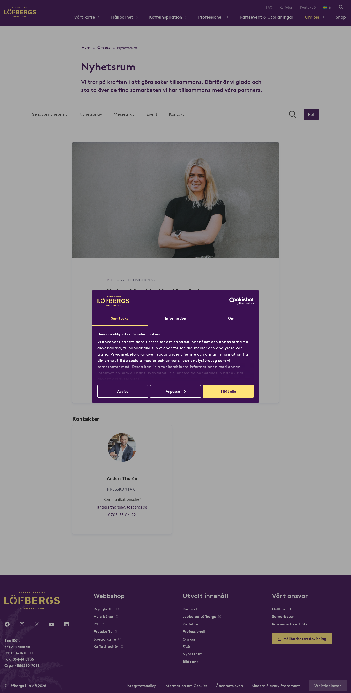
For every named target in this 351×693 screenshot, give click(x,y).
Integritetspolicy (141, 685)
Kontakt (306, 7)
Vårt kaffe (84, 17)
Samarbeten (283, 616)
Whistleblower (327, 685)
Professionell (211, 17)
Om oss (312, 17)
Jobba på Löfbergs (199, 616)
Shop (341, 17)
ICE (96, 624)
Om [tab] (231, 318)
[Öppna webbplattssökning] (341, 7)
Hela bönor (103, 616)
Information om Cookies (186, 685)
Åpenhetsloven (229, 685)
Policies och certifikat (291, 624)
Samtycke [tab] (119, 318)
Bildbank (191, 661)
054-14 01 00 (22, 653)
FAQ (269, 7)
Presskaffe (103, 631)
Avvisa (122, 391)
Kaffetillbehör (106, 646)
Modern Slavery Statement (276, 685)
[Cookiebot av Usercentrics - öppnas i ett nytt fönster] (233, 300)
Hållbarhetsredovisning (304, 638)
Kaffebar (286, 7)
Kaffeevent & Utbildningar (266, 17)
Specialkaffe (105, 639)
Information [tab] (175, 318)
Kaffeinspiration (165, 17)
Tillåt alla (228, 391)
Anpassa (173, 391)
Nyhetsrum (193, 653)
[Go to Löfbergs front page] (20, 16)
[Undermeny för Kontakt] (316, 7)
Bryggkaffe (104, 609)
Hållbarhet (122, 17)
